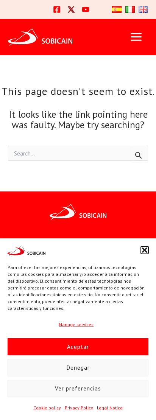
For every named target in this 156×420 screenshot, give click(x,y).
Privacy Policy (79, 408)
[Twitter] (71, 9)
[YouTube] (85, 9)
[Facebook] (57, 9)
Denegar (78, 367)
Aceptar (78, 346)
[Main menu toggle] (135, 37)
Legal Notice (110, 408)
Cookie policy (47, 408)
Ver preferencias (78, 388)
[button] (144, 250)
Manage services (76, 324)
